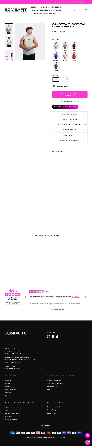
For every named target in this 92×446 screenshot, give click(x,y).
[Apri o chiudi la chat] (87, 435)
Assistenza (7, 386)
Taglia (55, 75)
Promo (34, 10)
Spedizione (70, 130)
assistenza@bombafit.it (11, 368)
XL (68, 79)
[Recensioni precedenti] (25, 297)
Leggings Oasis (9, 407)
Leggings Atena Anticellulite (13, 410)
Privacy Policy (51, 410)
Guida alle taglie (70, 124)
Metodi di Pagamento (54, 380)
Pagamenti (70, 135)
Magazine (7, 396)
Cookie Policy (51, 413)
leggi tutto (75, 297)
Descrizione (70, 114)
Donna (34, 7)
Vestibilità (70, 119)
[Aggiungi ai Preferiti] (55, 184)
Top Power (7, 416)
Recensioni (7, 393)
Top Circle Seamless (10, 419)
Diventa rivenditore (10, 390)
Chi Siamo (7, 380)
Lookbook (45, 10)
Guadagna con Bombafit (46, 13)
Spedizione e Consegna (54, 383)
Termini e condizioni (53, 407)
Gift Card (56, 10)
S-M (55, 79)
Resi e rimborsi (70, 140)
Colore (55, 40)
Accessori (56, 7)
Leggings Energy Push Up (12, 413)
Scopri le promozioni (65, 107)
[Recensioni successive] (85, 297)
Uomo (44, 7)
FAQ (48, 390)
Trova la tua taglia (62, 86)
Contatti (7, 383)
